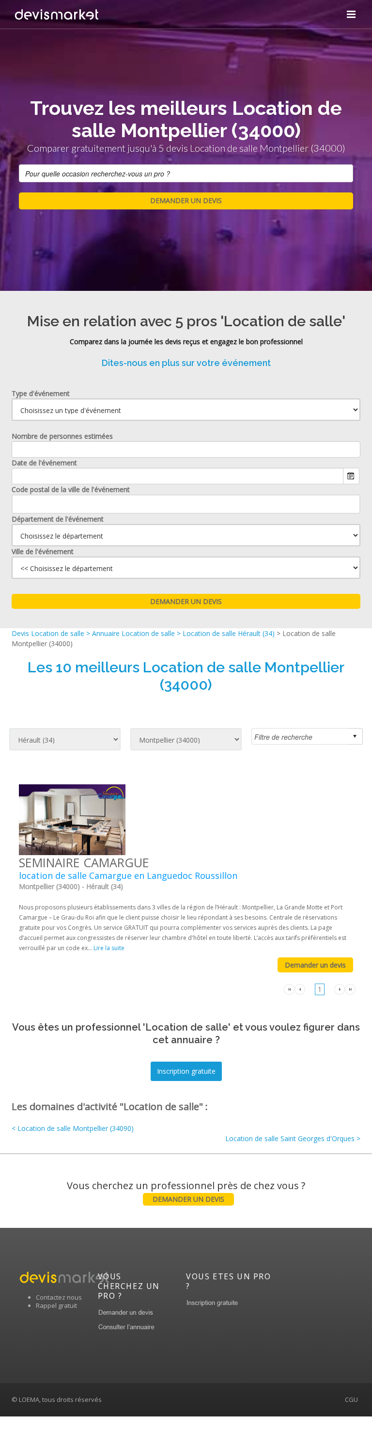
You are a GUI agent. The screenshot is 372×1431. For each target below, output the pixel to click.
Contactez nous (59, 1297)
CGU (351, 1399)
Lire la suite (108, 948)
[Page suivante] (339, 988)
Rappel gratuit (56, 1305)
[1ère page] (289, 988)
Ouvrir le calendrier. (351, 476)
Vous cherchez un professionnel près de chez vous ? (186, 1191)
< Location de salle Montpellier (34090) (73, 1128)
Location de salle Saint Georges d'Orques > (292, 1138)
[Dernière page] (350, 988)
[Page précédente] (299, 988)
